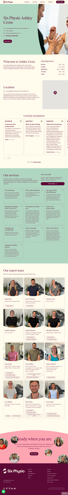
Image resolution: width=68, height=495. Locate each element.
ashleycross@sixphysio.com (13, 33)
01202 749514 (9, 31)
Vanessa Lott (50, 299)
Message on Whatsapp (12, 35)
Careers (49, 471)
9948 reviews (37, 162)
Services (35, 2)
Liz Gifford (8, 402)
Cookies (65, 493)
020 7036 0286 (6, 482)
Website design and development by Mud (56, 489)
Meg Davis (8, 299)
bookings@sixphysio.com (8, 480)
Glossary (30, 475)
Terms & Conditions (51, 475)
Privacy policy (50, 477)
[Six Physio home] (8, 2)
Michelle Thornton (52, 330)
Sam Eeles (8, 364)
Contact (50, 2)
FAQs (29, 477)
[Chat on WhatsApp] (3, 491)
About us (42, 2)
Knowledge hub (31, 473)
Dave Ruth (29, 402)
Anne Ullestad (51, 364)
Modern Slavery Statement (53, 480)
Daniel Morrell (30, 330)
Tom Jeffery (29, 364)
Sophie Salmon (10, 330)
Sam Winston (30, 299)
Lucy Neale (50, 402)
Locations (26, 2)
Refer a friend (50, 482)
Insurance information (51, 473)
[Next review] (8, 158)
